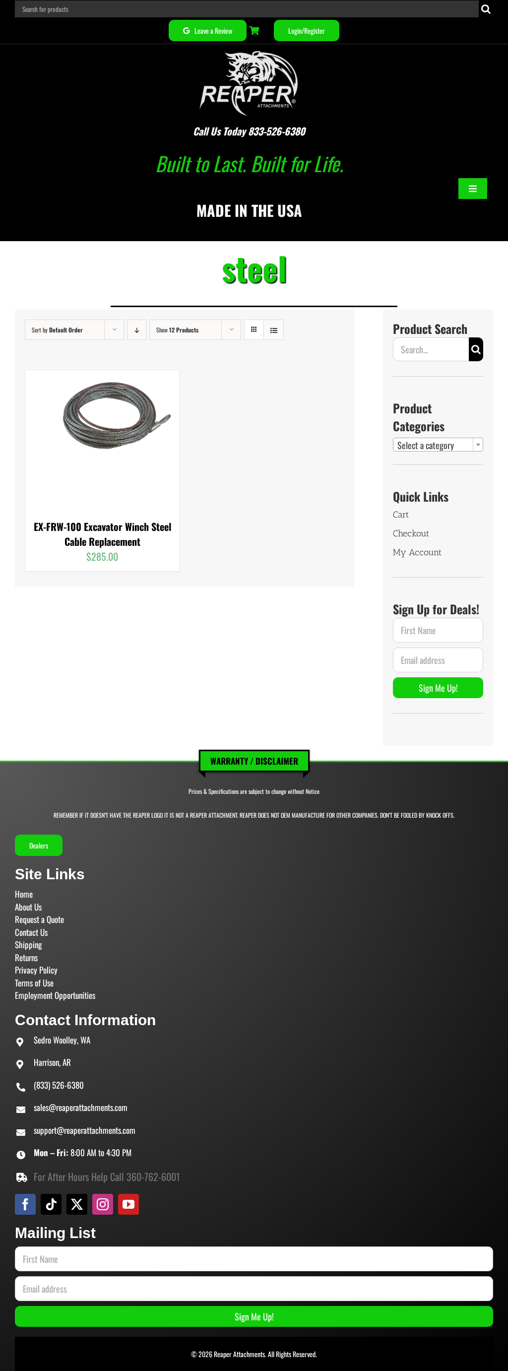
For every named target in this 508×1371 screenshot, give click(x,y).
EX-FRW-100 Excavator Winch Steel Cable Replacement (102, 534)
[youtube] (128, 1204)
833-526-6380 (276, 131)
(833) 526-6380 (59, 1085)
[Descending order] (136, 330)
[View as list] (273, 329)
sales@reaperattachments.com (80, 1107)
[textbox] (438, 445)
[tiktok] (51, 1204)
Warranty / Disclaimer (254, 761)
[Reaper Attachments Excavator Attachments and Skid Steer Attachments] (249, 49)
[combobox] (438, 445)
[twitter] (76, 1204)
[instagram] (102, 1204)
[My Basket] (255, 30)
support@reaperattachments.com (84, 1130)
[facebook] (25, 1204)
